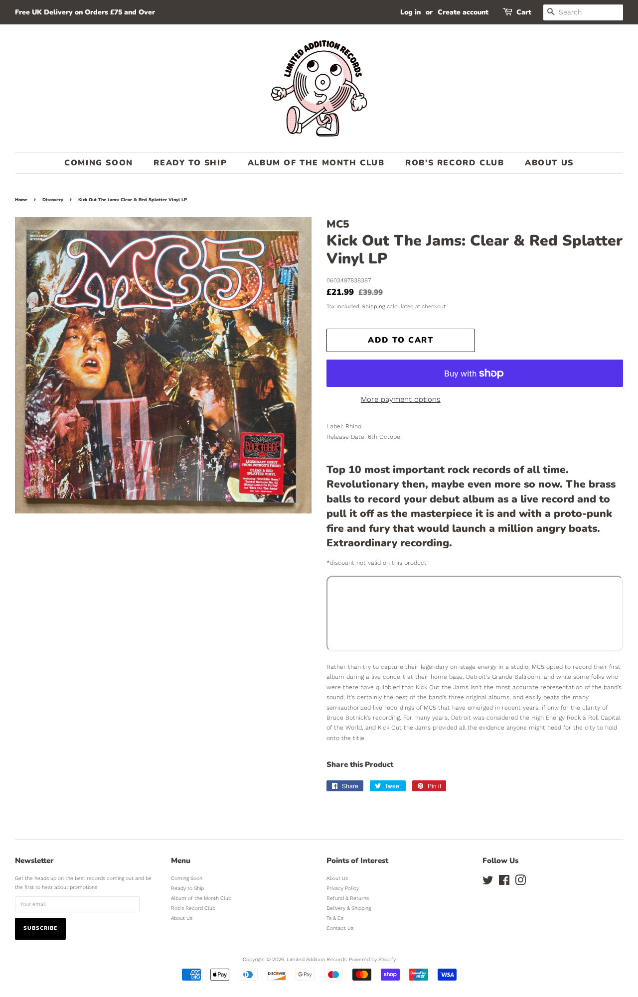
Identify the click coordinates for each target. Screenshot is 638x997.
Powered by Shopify (372, 959)
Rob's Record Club (454, 162)
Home (21, 200)
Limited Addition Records (316, 959)
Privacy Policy (342, 888)
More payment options (401, 399)
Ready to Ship (190, 162)
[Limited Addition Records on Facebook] (504, 882)
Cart (523, 12)
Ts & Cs (334, 918)
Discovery (52, 200)
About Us (549, 162)
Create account (463, 12)
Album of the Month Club (316, 162)
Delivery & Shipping (348, 908)
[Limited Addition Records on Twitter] (487, 882)
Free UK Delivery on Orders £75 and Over (85, 12)
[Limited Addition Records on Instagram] (520, 882)
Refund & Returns (347, 898)
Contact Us (339, 928)
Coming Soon (98, 162)
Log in (410, 12)
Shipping (373, 306)
